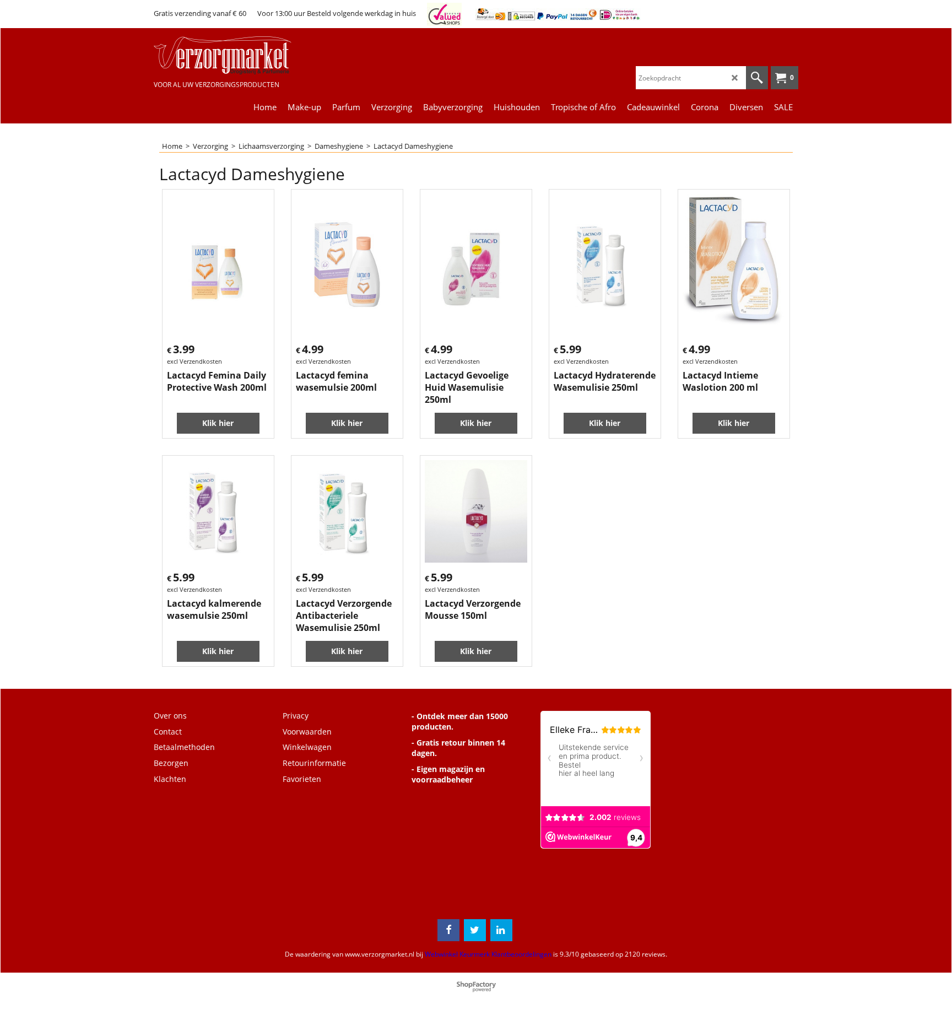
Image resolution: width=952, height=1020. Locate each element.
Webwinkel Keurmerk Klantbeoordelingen (488, 954)
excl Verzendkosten (194, 361)
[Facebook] (448, 930)
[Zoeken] (757, 77)
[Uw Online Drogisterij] (236, 55)
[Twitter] (475, 930)
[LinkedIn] (501, 930)
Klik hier (218, 423)
